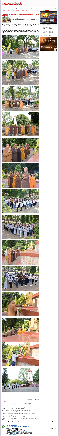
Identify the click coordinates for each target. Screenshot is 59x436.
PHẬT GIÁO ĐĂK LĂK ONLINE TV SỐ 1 (47, 35)
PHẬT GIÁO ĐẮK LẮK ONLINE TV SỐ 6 (47, 28)
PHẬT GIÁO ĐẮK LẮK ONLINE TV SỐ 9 (47, 24)
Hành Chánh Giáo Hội (38, 8)
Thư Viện (24, 8)
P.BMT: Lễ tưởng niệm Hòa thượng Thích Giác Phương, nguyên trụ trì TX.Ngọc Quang (15, 416)
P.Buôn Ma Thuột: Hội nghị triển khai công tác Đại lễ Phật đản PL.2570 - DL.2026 (14, 408)
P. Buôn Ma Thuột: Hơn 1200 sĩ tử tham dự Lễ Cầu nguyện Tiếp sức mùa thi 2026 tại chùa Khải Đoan (18, 404)
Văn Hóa (28, 8)
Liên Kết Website (43, 54)
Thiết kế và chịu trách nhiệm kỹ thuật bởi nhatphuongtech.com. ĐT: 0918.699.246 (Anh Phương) (52, 428)
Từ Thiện (54, 8)
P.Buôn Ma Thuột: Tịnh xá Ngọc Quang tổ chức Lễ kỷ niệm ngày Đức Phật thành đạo (15, 413)
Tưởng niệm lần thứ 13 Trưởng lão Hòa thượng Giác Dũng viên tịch (12, 410)
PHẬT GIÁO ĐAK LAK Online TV (46, 10)
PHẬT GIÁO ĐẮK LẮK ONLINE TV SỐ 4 (47, 31)
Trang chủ (3, 421)
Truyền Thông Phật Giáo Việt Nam (47, 58)
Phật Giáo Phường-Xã (19, 8)
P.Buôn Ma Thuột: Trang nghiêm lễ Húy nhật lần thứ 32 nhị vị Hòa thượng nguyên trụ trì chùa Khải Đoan (18, 418)
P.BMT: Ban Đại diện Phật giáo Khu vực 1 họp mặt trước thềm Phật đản (13, 407)
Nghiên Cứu (33, 8)
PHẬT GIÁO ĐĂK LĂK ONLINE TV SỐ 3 (47, 32)
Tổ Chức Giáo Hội (49, 8)
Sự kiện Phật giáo (9, 8)
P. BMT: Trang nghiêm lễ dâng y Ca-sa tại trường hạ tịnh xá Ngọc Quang (13, 403)
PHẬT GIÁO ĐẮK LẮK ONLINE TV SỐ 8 (47, 26)
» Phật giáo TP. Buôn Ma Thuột (19, 10)
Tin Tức (4, 8)
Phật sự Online (44, 59)
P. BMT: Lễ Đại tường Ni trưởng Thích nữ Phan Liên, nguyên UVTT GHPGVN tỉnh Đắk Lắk (16, 415)
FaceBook (42, 52)
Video (14, 8)
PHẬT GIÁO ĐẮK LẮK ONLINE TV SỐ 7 (47, 27)
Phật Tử (44, 8)
